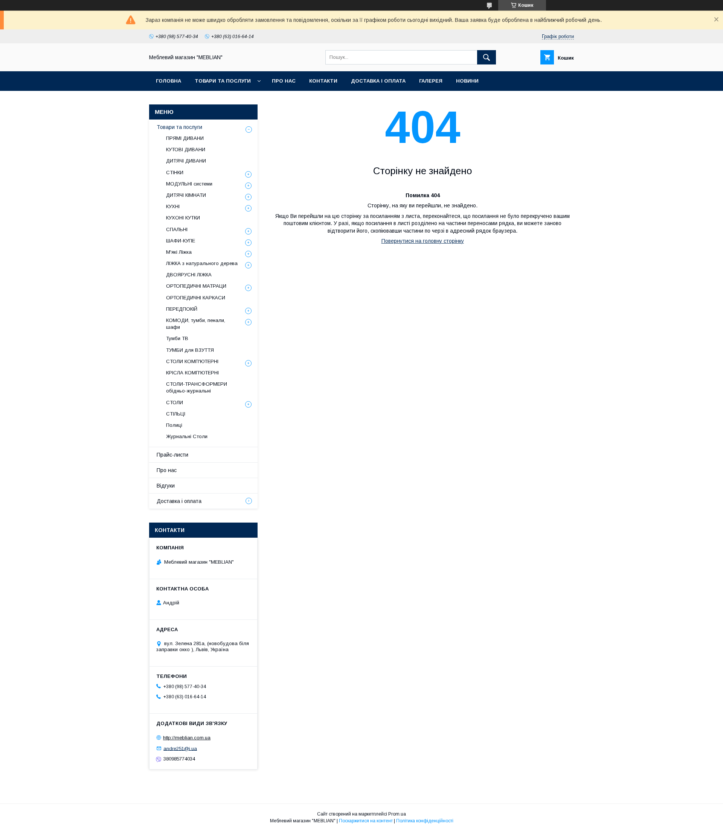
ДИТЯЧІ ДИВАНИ (186, 161)
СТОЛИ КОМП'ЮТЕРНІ (192, 361)
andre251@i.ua (180, 748)
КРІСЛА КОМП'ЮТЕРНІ (192, 373)
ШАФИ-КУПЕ (180, 241)
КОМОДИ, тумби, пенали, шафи (195, 323)
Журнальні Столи (186, 436)
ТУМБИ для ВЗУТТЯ (190, 350)
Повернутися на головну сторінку (422, 241)
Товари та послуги (223, 81)
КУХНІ (173, 206)
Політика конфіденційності (424, 820)
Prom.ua (397, 814)
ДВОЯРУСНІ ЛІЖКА (189, 275)
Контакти (323, 81)
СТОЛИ (174, 402)
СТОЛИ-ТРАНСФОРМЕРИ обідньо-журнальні (196, 387)
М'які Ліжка (179, 252)
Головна (168, 81)
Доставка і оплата (378, 81)
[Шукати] (486, 57)
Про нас (284, 81)
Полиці (174, 425)
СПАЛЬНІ (177, 229)
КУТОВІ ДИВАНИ (185, 149)
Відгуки (166, 486)
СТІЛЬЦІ (175, 414)
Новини (467, 81)
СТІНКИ (174, 172)
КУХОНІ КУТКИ (183, 218)
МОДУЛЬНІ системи (189, 184)
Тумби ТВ (177, 338)
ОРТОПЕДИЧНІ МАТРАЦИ (196, 286)
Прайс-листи (172, 455)
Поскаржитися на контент (366, 820)
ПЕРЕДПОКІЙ (181, 309)
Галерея (430, 81)
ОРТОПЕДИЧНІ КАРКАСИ (195, 298)
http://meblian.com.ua (186, 738)
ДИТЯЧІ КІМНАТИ (186, 195)
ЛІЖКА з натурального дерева (202, 263)
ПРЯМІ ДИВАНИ (185, 138)
